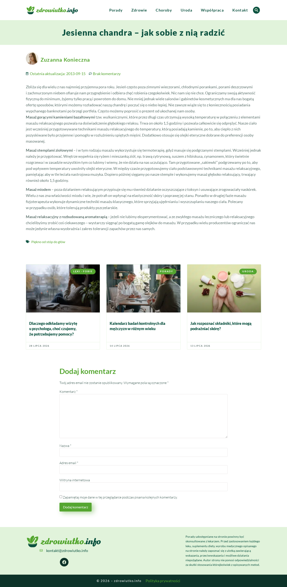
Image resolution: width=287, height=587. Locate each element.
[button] (256, 10)
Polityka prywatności (163, 580)
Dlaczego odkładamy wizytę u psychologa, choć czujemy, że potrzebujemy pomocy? (53, 328)
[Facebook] (64, 562)
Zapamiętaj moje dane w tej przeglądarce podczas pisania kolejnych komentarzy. (120, 497)
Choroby (164, 10)
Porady (116, 10)
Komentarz (68, 391)
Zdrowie (139, 10)
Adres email (68, 463)
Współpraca (212, 10)
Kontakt (240, 10)
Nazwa (65, 445)
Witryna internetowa (74, 480)
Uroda (186, 10)
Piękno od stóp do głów (48, 242)
